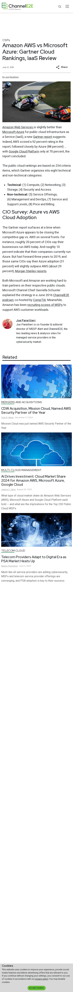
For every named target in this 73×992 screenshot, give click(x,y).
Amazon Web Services (18, 127)
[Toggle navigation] (67, 6)
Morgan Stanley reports (31, 271)
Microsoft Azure (13, 132)
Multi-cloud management (21, 470)
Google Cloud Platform (24, 151)
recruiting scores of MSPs (45, 305)
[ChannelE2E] (17, 6)
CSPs (6, 40)
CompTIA (39, 300)
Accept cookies (36, 988)
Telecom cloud (13, 550)
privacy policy (41, 979)
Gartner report (43, 137)
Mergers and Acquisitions (21, 402)
